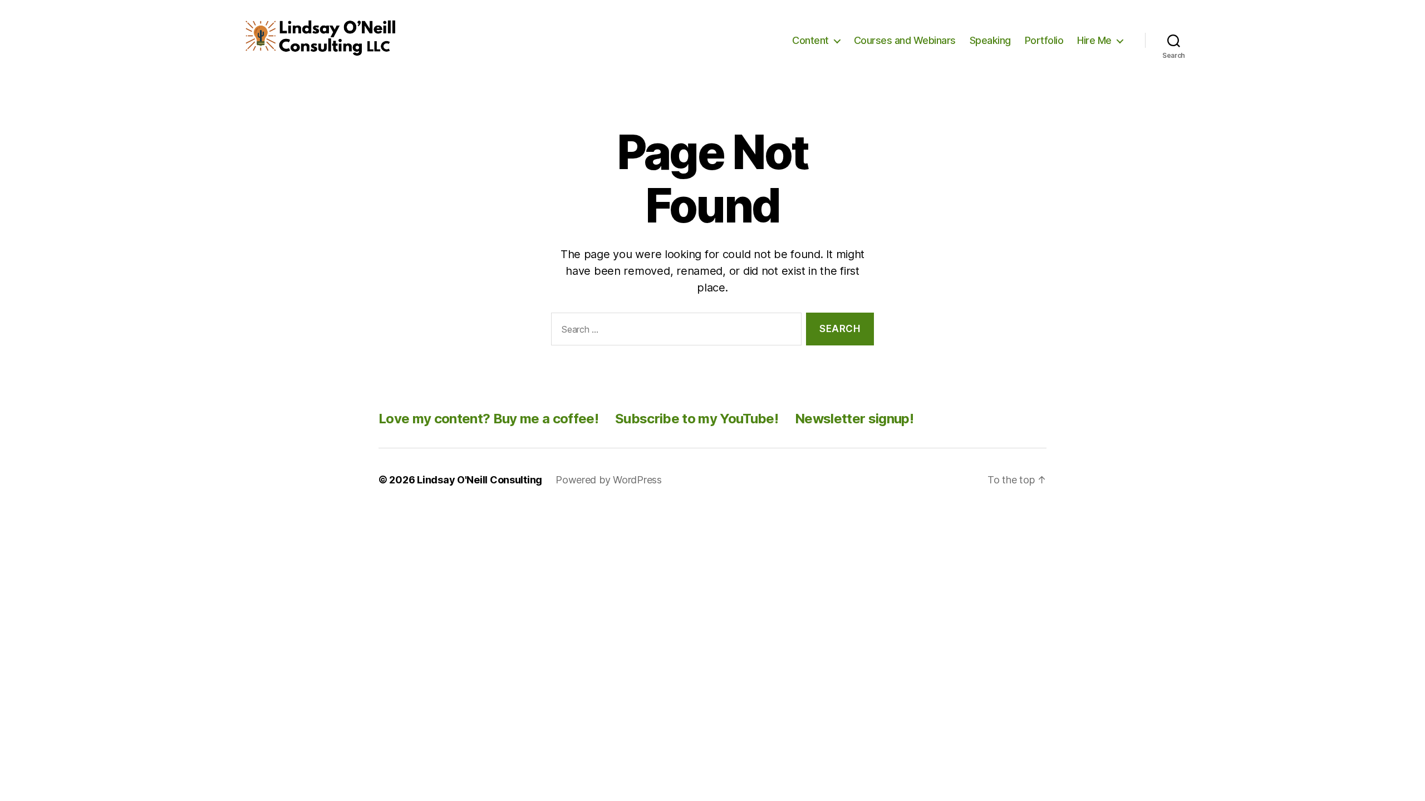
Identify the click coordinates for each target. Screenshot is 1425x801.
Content (810, 40)
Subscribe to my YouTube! (696, 419)
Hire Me (1094, 40)
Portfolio (1044, 40)
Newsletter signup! (854, 419)
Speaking (990, 40)
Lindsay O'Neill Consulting (479, 480)
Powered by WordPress (609, 480)
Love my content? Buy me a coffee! (488, 419)
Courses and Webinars (905, 40)
